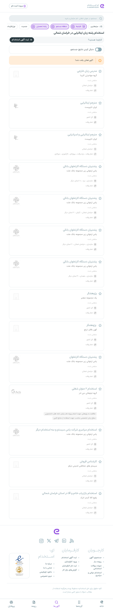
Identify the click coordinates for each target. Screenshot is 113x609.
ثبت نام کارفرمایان (69, 565)
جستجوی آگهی (95, 557)
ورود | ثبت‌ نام (17, 6)
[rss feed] (71, 540)
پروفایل (11, 606)
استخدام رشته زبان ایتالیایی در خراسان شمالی (79, 33)
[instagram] (41, 540)
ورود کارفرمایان (71, 561)
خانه (102, 606)
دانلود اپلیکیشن (46, 572)
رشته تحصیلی (41, 26)
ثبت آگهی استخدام (20, 39)
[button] (96, 26)
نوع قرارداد (11, 26)
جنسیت (24, 26)
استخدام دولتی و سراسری (95, 574)
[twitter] (49, 540)
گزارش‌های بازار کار (69, 570)
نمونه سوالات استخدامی (96, 567)
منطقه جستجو (61, 26)
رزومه (33, 606)
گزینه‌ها (79, 606)
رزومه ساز (98, 561)
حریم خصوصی (46, 576)
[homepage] (56, 531)
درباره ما (48, 563)
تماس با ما (47, 568)
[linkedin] (64, 540)
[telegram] (56, 540)
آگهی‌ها (56, 606)
